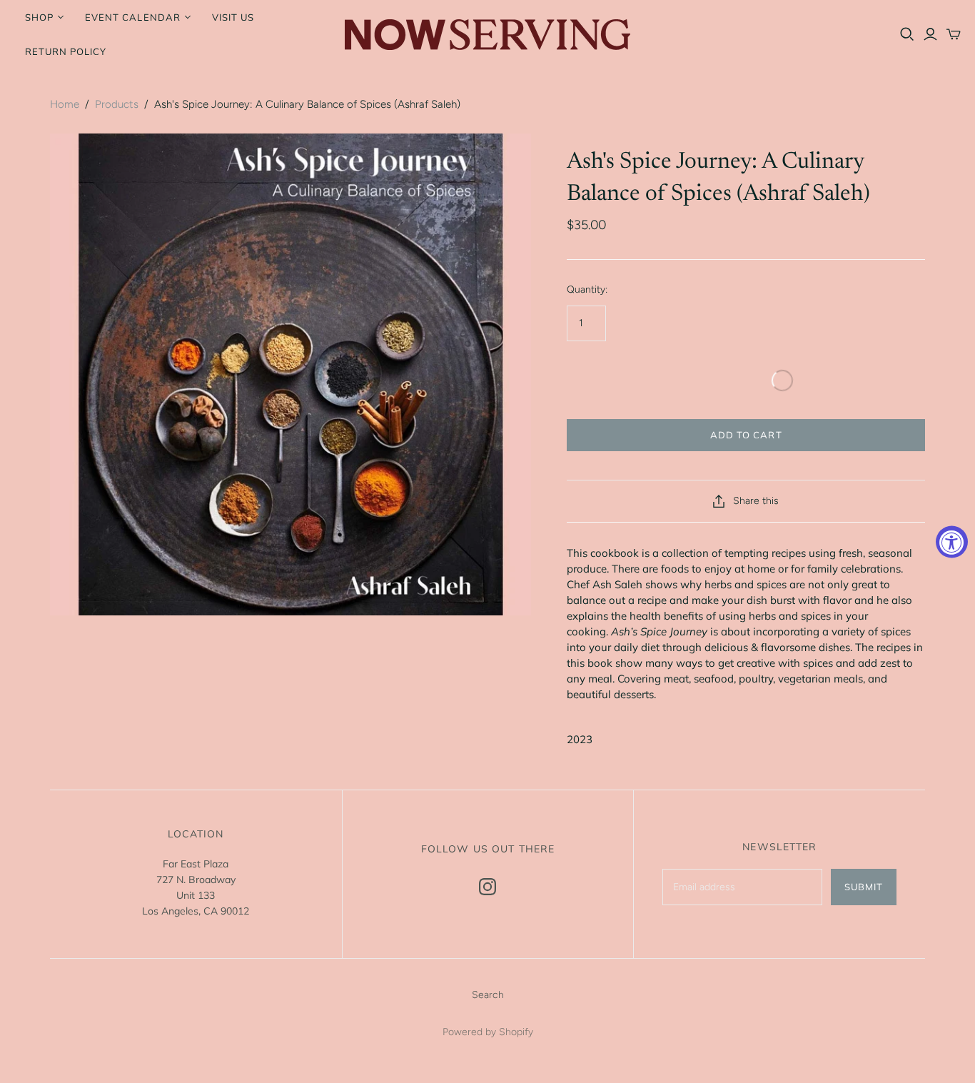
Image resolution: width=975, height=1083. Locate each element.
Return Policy (66, 51)
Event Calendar (133, 17)
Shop (39, 17)
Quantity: (587, 289)
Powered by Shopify (488, 1032)
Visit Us (233, 17)
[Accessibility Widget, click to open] (952, 541)
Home (64, 104)
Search (488, 995)
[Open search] (907, 34)
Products (116, 104)
